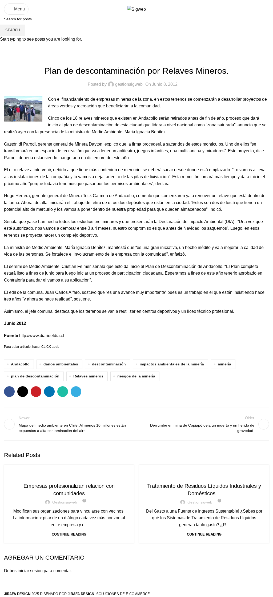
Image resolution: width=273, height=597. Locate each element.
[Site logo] (136, 9)
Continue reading (69, 534)
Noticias (69, 475)
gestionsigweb (64, 502)
